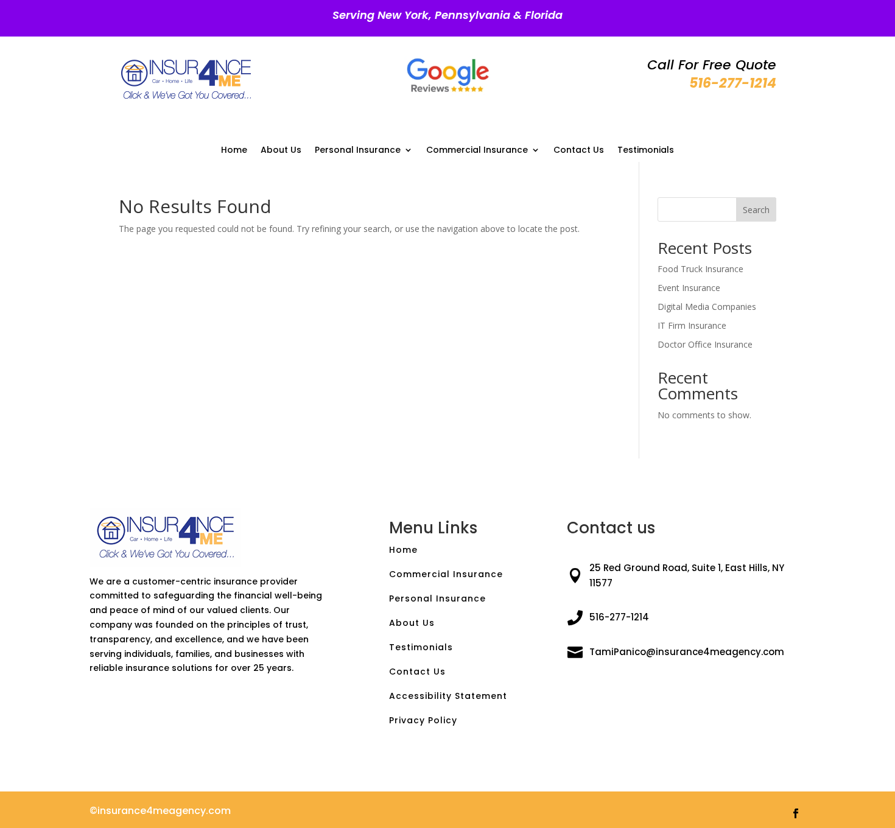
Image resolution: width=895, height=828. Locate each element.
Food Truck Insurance (700, 269)
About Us (281, 151)
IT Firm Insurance (692, 325)
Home (234, 151)
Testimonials (645, 151)
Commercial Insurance (477, 151)
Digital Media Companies (707, 306)
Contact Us (578, 151)
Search (756, 210)
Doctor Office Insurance (705, 344)
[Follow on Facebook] (796, 813)
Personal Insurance (358, 151)
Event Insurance (689, 287)
